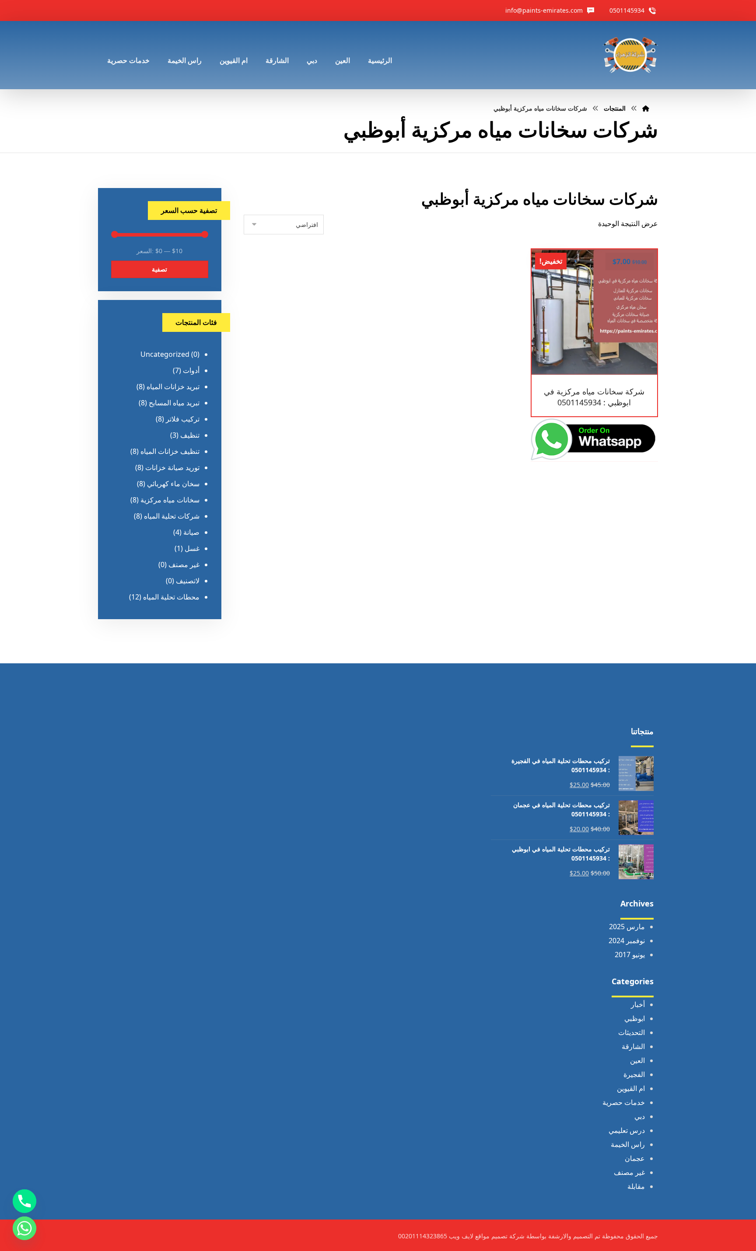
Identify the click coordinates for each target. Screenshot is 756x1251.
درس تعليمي (627, 1130)
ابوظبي (634, 1018)
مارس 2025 (627, 926)
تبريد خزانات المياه (173, 386)
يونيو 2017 (630, 954)
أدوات (191, 370)
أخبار (638, 1004)
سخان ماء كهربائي (173, 483)
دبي (639, 1116)
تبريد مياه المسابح (174, 403)
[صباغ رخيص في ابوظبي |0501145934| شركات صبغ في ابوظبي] (630, 55)
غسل (192, 548)
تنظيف (190, 435)
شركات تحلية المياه (172, 516)
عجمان (635, 1158)
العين (637, 1060)
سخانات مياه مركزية (170, 500)
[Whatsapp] (24, 1228)
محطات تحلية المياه (171, 597)
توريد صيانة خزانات (172, 467)
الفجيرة (634, 1074)
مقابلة (636, 1186)
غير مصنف (184, 564)
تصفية (159, 269)
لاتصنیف (188, 580)
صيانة (191, 532)
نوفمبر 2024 (627, 940)
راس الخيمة (628, 1144)
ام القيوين (631, 1088)
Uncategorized (164, 354)
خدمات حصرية (623, 1102)
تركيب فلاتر (183, 419)
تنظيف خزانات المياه (170, 451)
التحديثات (631, 1032)
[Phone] (24, 1201)
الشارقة (633, 1046)
